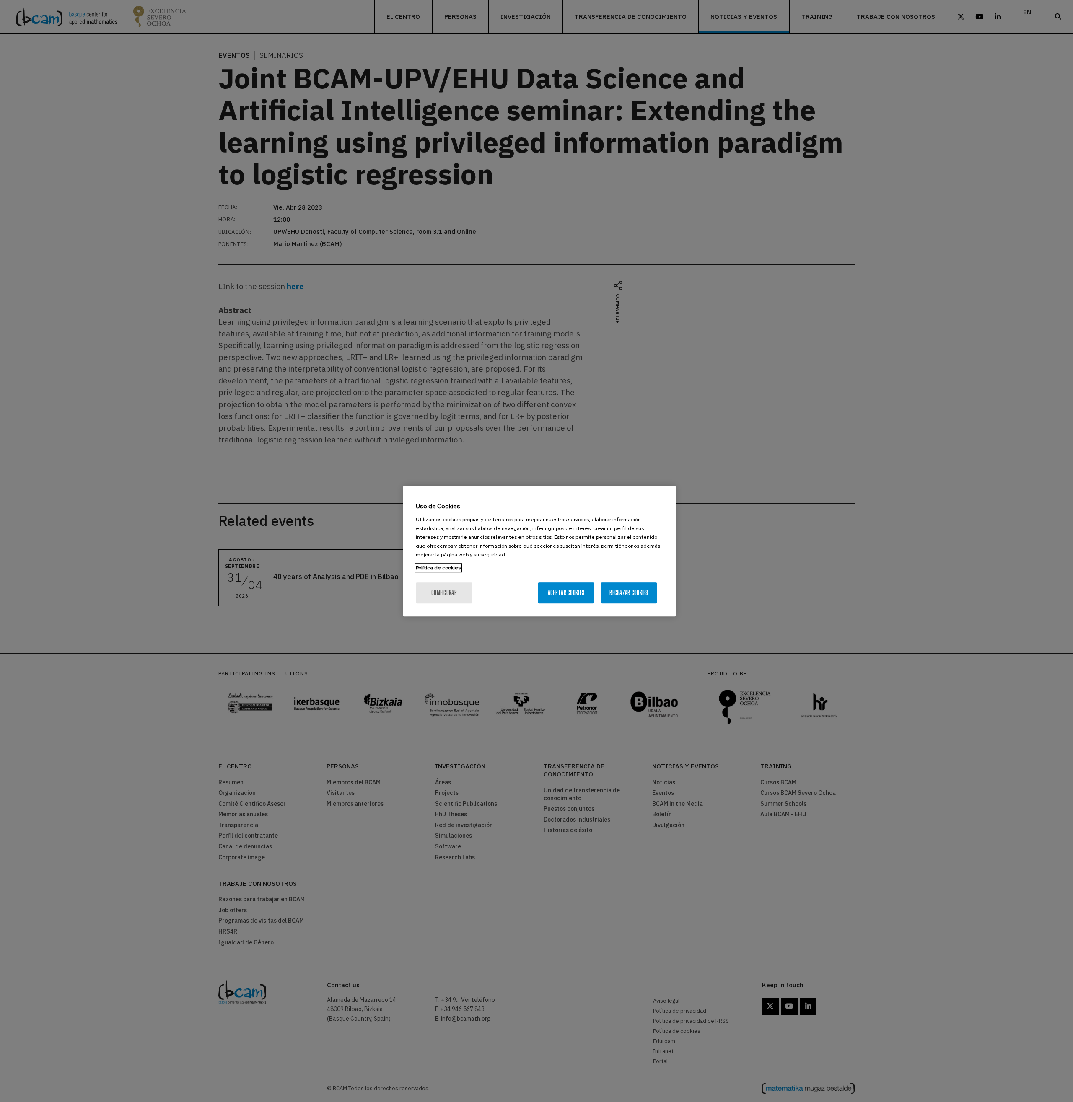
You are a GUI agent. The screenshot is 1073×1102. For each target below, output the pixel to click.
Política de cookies (438, 567)
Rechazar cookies (628, 592)
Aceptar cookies (566, 592)
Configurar (444, 592)
